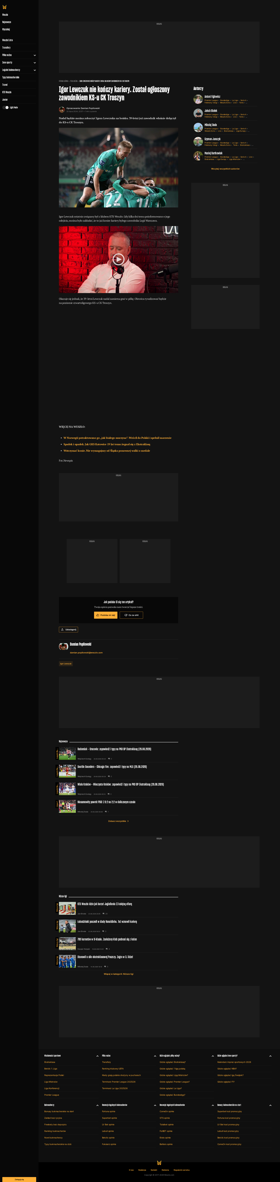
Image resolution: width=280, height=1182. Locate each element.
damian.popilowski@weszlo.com (86, 652)
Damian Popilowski (90, 108)
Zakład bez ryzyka (53, 1118)
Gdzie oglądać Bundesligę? (172, 1095)
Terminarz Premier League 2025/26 (119, 1081)
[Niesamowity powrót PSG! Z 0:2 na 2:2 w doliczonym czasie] (118, 806)
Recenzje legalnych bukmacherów (114, 1105)
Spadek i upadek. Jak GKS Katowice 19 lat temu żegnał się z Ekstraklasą (107, 444)
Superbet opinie (109, 1118)
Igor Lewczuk (65, 664)
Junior (5, 100)
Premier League (211, 100)
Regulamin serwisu (182, 1170)
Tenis (241, 103)
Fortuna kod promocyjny (228, 1118)
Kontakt (154, 1170)
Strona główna (63, 81)
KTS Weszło (6, 92)
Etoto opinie (165, 1137)
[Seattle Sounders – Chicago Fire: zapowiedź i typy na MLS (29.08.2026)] (118, 771)
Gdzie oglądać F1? (226, 1081)
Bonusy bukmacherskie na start (59, 1111)
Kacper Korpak (84, 949)
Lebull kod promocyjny (228, 1131)
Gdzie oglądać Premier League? (175, 1081)
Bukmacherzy (49, 1105)
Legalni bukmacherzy (11, 70)
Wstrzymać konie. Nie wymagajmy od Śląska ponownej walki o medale (107, 450)
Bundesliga (224, 100)
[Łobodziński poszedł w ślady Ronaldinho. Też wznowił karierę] (118, 926)
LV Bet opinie (108, 1124)
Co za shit (134, 615)
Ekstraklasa (228, 131)
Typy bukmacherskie (10, 77)
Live (235, 103)
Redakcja (142, 1170)
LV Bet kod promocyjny (228, 1124)
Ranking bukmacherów (55, 1131)
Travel (4, 85)
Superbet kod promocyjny (229, 1111)
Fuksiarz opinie (109, 1144)
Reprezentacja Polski (54, 1075)
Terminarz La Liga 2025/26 (115, 1088)
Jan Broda (82, 914)
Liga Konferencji (51, 1088)
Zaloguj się (19, 1179)
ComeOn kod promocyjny (229, 1144)
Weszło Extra (7, 40)
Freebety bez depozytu (55, 1124)
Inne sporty (7, 62)
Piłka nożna (7, 55)
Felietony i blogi (211, 103)
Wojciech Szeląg (84, 759)
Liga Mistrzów (234, 159)
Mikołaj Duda (211, 125)
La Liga (235, 100)
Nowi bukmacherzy (53, 1137)
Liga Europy (241, 131)
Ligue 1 (57, 804)
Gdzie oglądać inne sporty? (227, 1055)
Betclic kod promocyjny (228, 1137)
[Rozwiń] (33, 55)
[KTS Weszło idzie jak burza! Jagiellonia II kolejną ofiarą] (118, 908)
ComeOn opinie (167, 1111)
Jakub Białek (211, 110)
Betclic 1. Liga (248, 159)
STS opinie (165, 1118)
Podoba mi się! (107, 615)
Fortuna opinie (108, 1111)
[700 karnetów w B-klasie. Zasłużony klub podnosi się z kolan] (118, 943)
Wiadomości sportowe (52, 1055)
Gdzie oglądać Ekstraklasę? (173, 1062)
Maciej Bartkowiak (214, 153)
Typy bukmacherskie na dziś (57, 1144)
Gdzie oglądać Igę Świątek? (230, 1075)
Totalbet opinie (167, 1124)
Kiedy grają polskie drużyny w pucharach (121, 1075)
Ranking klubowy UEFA (113, 1068)
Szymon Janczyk (212, 139)
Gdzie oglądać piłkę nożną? (170, 1055)
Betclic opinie (108, 1137)
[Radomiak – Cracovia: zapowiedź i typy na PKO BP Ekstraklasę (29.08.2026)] (118, 753)
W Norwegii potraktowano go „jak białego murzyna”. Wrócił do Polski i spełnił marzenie (117, 438)
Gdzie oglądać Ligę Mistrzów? (174, 1075)
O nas (131, 1170)
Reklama (165, 1170)
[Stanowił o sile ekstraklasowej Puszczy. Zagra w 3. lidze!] (118, 961)
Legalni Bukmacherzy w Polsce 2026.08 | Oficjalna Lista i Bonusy (57, 753)
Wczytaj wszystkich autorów (225, 168)
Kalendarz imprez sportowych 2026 (234, 1062)
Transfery (6, 47)
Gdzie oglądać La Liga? (171, 1088)
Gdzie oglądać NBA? (227, 1068)
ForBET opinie (166, 1131)
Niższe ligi (57, 907)
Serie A (243, 100)
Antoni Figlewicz (212, 96)
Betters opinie (166, 1144)
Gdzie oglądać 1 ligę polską (172, 1068)
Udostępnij (70, 629)
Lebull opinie (108, 1131)
